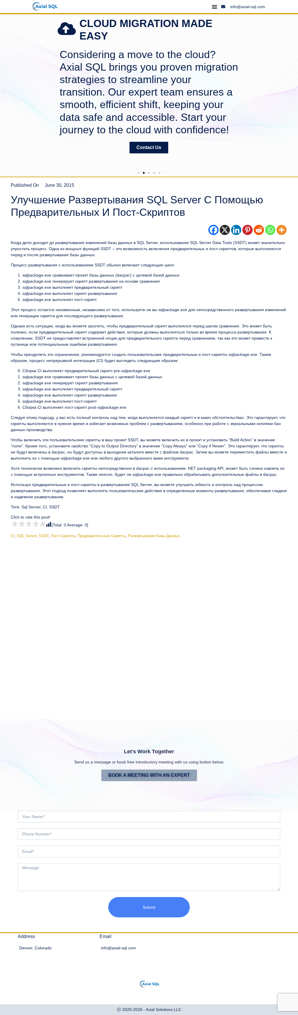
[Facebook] (213, 230)
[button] (3, 89)
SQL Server (26, 536)
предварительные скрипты (102, 536)
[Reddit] (259, 230)
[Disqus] (149, 624)
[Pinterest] (247, 230)
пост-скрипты (63, 536)
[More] (281, 230)
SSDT (44, 536)
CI (13, 536)
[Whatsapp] (270, 230)
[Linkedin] (236, 230)
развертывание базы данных (154, 536)
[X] (225, 230)
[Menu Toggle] (214, 7)
